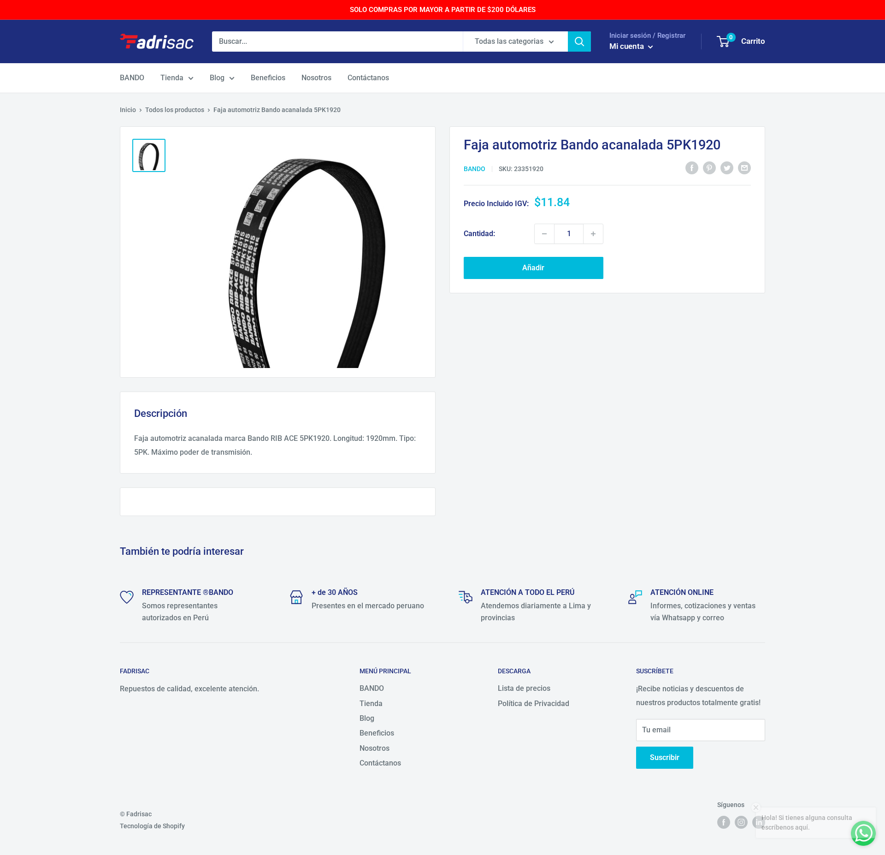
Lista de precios (524, 688)
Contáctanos (368, 77)
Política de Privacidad (533, 703)
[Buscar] (579, 41)
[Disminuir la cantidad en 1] (544, 233)
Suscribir (664, 757)
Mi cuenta (627, 46)
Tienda (171, 77)
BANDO (132, 77)
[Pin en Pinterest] (709, 168)
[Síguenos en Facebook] (723, 822)
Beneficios (268, 77)
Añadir (533, 267)
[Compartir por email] (744, 168)
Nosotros (316, 77)
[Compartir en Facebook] (691, 168)
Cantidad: (479, 233)
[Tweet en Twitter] (726, 168)
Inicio (128, 109)
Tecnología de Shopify (152, 826)
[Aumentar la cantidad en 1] (593, 233)
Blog (217, 77)
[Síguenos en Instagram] (741, 822)
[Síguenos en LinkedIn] (758, 822)
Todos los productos (174, 109)
